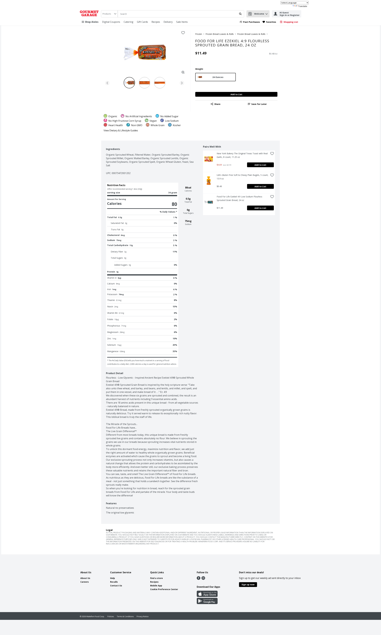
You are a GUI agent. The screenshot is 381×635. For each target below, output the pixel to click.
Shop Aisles (91, 22)
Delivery (168, 22)
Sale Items (182, 22)
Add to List (236, 94)
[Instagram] (203, 579)
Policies (110, 616)
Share (217, 104)
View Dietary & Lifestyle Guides (121, 130)
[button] (266, 13)
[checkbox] (183, 33)
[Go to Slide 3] (159, 82)
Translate (302, 6)
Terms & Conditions (125, 616)
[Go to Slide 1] (129, 82)
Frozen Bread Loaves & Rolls (220, 34)
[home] (90, 14)
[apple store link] (207, 596)
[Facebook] (198, 579)
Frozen (198, 34)
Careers (84, 581)
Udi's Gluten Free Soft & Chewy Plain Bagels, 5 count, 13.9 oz (243, 177)
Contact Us (116, 585)
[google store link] (207, 603)
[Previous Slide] (107, 82)
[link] (249, 22)
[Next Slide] (182, 82)
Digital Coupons (111, 22)
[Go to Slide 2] (144, 82)
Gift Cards (142, 22)
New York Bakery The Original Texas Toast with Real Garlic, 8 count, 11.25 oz (242, 155)
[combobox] (109, 13)
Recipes (156, 22)
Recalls (114, 581)
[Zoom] (183, 72)
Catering (128, 22)
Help (112, 578)
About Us (85, 578)
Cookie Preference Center (164, 589)
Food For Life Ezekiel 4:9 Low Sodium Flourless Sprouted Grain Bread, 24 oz (240, 198)
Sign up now (248, 584)
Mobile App (156, 585)
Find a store (156, 578)
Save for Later (259, 104)
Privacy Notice (143, 616)
